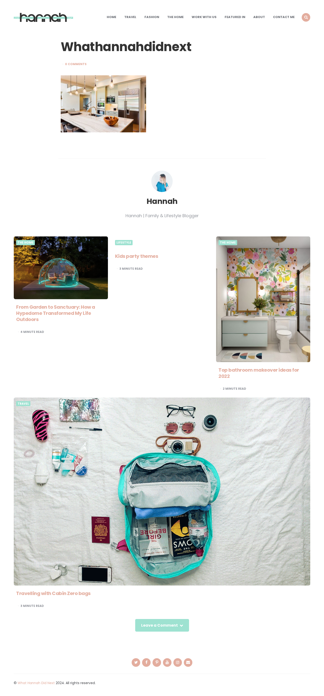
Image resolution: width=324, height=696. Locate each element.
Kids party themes (136, 256)
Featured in (235, 17)
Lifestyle (123, 242)
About (259, 17)
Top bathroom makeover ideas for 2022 (258, 373)
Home (111, 17)
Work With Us (204, 17)
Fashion (151, 17)
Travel (130, 17)
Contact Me (284, 17)
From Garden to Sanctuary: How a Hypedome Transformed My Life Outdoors (55, 313)
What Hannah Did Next (36, 683)
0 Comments (76, 64)
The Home (175, 17)
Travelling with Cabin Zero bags (53, 593)
